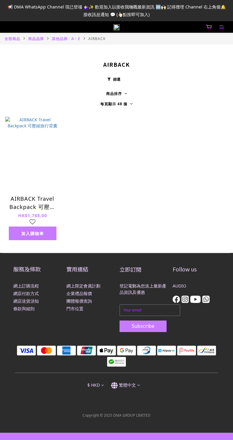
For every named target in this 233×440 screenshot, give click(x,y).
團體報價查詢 (79, 301)
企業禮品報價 (79, 293)
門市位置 (74, 308)
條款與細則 (24, 308)
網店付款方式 (26, 293)
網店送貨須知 (26, 301)
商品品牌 (36, 38)
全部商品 (12, 38)
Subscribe (143, 326)
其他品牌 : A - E (66, 38)
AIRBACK (97, 38)
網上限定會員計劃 (83, 286)
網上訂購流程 (26, 286)
